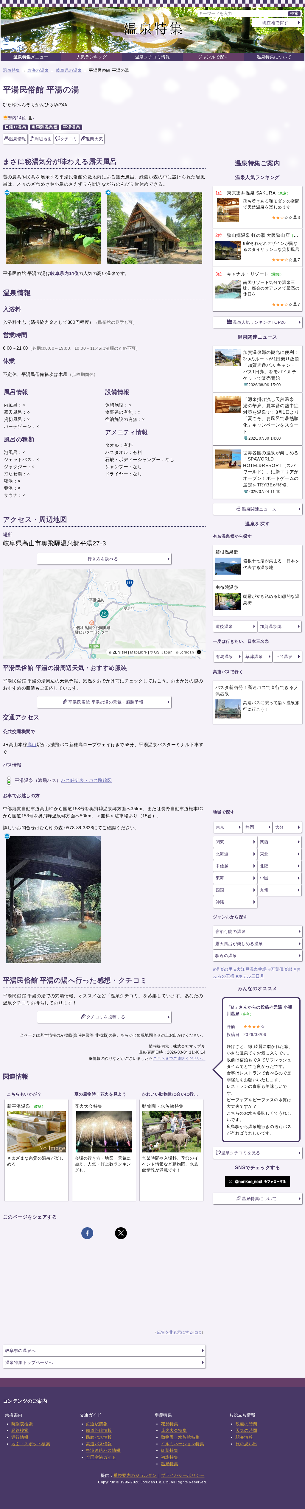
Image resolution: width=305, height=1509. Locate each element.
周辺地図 (43, 138)
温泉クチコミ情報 (152, 57)
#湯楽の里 (223, 969)
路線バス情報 (99, 1437)
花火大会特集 (174, 1430)
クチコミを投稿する (105, 1017)
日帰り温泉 (16, 127)
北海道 (222, 854)
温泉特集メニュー (30, 57)
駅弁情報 (244, 1437)
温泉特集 (11, 70)
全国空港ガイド (101, 1457)
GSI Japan (163, 651)
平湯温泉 (71, 127)
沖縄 (220, 902)
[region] (104, 614)
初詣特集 (169, 1457)
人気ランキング (92, 57)
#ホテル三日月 (250, 976)
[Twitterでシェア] (121, 1233)
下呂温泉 (283, 656)
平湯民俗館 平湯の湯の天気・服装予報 (105, 702)
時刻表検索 (22, 1423)
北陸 (264, 866)
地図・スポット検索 (30, 1443)
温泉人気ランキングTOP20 (259, 322)
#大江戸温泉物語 (250, 969)
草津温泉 (254, 656)
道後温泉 (224, 626)
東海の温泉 (38, 70)
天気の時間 (246, 1430)
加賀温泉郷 (271, 626)
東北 (264, 854)
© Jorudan (185, 651)
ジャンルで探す (213, 57)
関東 (220, 841)
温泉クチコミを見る (240, 1152)
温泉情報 (17, 138)
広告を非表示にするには (179, 1332)
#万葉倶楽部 (280, 969)
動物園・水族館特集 (180, 1437)
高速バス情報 (99, 1443)
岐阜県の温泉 (69, 70)
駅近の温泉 (226, 955)
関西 (264, 841)
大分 (279, 827)
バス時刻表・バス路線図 (86, 780)
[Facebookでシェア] (87, 1233)
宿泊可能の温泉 (230, 931)
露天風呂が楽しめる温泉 (239, 943)
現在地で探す (275, 22)
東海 (220, 877)
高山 (32, 744)
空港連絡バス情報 (103, 1450)
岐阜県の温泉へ (20, 1350)
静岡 (249, 827)
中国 (264, 877)
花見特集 (169, 1423)
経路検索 (20, 1430)
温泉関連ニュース (259, 509)
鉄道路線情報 (99, 1430)
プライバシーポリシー (182, 1475)
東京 (220, 827)
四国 (220, 890)
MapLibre (138, 651)
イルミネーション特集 (182, 1443)
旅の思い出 (246, 1443)
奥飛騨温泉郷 (44, 127)
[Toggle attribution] (199, 652)
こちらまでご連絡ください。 (179, 1058)
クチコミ (68, 138)
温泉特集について (274, 57)
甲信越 (222, 866)
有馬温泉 (224, 656)
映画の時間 (246, 1423)
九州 (264, 890)
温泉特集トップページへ (29, 1362)
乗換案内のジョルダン (135, 1475)
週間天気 (94, 138)
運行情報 (20, 1437)
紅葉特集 (169, 1450)
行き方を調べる (103, 558)
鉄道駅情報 (97, 1423)
